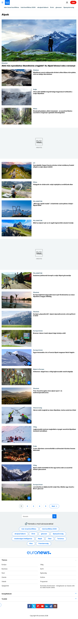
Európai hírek (38, 331)
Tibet (49, 538)
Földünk (36, 70)
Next (53, 506)
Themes (4, 560)
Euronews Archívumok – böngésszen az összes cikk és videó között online (57, 586)
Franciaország (43, 543)
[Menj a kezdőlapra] (7, 2)
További (4, 599)
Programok (44, 581)
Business (4, 569)
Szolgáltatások (7, 594)
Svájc (35, 89)
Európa (4, 564)
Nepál (40, 538)
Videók (4, 581)
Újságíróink (5, 585)
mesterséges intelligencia (23, 538)
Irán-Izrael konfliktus (11, 7)
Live (73, 2)
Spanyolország (68, 7)
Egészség (43, 573)
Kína (31, 543)
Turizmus (60, 538)
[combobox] (39, 516)
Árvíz (52, 7)
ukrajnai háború (42, 7)
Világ (35, 427)
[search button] (54, 516)
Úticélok (5, 63)
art (34, 163)
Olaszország (37, 407)
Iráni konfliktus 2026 (28, 7)
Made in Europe (38, 369)
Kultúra (42, 577)
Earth (42, 569)
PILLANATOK (37, 201)
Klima (35, 108)
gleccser (59, 7)
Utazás (4, 577)
